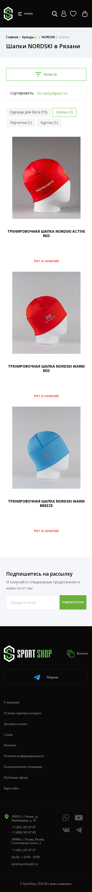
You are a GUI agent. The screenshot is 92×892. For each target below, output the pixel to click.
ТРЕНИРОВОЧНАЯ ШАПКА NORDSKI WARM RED (46, 368)
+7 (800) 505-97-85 (24, 832)
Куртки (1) (49, 122)
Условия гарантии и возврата (22, 713)
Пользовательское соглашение (23, 767)
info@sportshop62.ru (25, 864)
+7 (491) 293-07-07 (24, 827)
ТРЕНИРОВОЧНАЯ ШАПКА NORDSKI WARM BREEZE (46, 503)
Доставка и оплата (15, 724)
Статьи (8, 735)
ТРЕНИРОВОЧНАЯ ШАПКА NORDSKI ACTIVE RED (46, 233)
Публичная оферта (16, 777)
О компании (11, 702)
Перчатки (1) (21, 122)
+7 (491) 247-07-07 (24, 850)
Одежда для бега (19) (28, 112)
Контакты (10, 745)
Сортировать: (22, 93)
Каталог (82, 653)
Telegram (52, 677)
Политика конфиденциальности (24, 756)
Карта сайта (11, 788)
